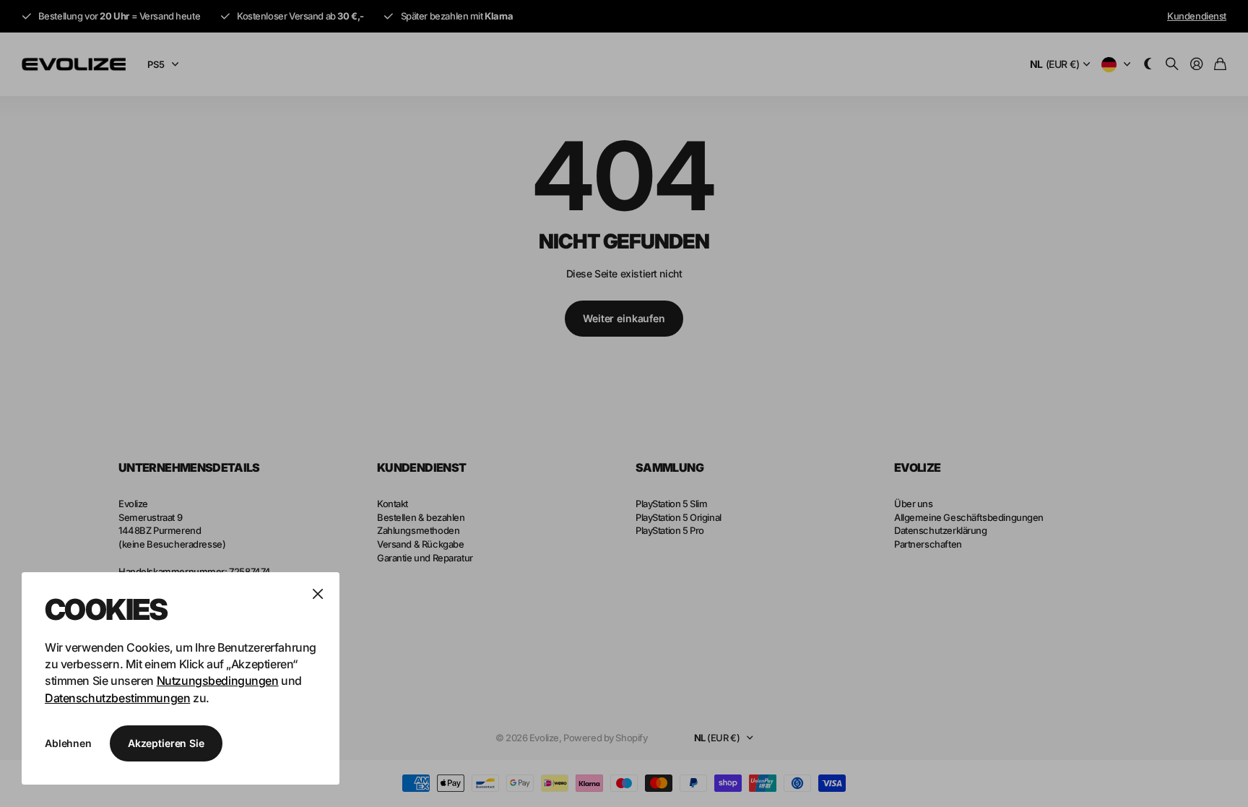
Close (317, 594)
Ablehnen (68, 743)
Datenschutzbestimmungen (117, 698)
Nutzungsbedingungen (218, 680)
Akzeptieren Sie (166, 743)
